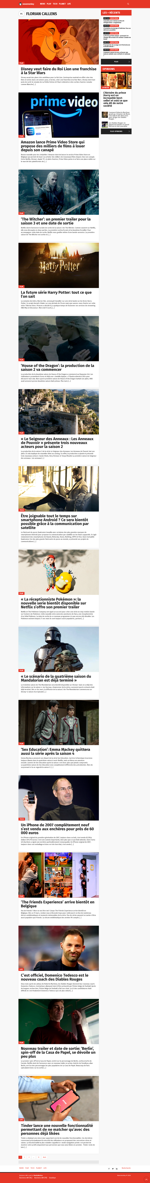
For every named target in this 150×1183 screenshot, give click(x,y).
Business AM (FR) (40, 1178)
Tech (55, 4)
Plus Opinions (120, 131)
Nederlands (126, 1168)
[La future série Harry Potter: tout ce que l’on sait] (58, 244)
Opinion (105, 88)
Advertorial (114, 18)
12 (38, 1157)
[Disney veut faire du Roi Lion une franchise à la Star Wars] (58, 20)
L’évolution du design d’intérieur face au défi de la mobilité (117, 29)
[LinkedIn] (116, 1168)
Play (49, 4)
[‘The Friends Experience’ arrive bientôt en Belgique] (58, 854)
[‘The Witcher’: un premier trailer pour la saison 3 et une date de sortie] (58, 171)
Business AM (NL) (25, 1178)
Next (44, 1157)
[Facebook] (109, 1168)
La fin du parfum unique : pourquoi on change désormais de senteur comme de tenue (117, 37)
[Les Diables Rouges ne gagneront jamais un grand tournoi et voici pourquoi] (105, 123)
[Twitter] (113, 1168)
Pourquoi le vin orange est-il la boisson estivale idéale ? (116, 46)
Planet (62, 4)
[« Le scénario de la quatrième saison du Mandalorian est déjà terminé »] (58, 628)
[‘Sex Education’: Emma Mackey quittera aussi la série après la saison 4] (58, 701)
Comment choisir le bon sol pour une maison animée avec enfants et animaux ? (116, 54)
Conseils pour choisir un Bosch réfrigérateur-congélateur (113, 21)
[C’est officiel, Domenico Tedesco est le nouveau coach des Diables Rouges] (58, 927)
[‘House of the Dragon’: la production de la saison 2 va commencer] (58, 317)
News (42, 4)
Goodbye (52, 1178)
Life (69, 4)
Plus (122, 61)
